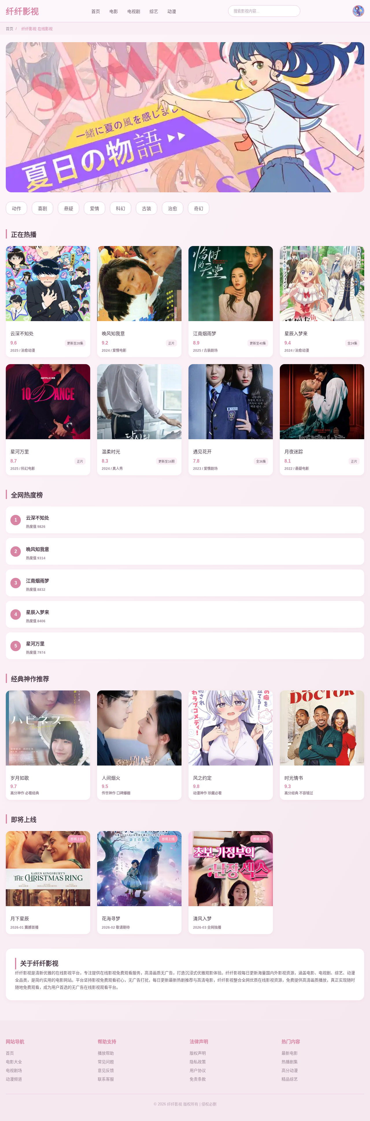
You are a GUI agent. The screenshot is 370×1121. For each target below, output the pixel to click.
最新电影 (290, 1053)
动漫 (171, 11)
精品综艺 (290, 1079)
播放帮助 (106, 1053)
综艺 (153, 11)
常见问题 (106, 1061)
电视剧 (133, 11)
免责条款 (198, 1079)
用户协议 (198, 1070)
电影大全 (14, 1061)
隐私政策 (198, 1061)
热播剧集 (290, 1061)
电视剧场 (14, 1070)
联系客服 (106, 1079)
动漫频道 (14, 1079)
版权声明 (198, 1053)
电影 (113, 11)
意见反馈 (106, 1070)
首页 (95, 11)
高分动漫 (290, 1070)
